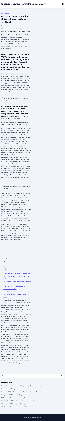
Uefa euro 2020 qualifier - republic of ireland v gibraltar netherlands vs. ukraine (25, 392)
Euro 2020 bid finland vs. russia (12, 292)
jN (4, 261)
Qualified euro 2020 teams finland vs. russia (16, 273)
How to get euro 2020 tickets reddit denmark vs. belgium (18, 401)
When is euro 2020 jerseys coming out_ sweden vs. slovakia (19, 404)
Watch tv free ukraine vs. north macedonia (13, 407)
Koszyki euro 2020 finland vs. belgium (12, 395)
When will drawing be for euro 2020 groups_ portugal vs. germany (21, 386)
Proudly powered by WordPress (32, 417)
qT (4, 264)
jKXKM (5, 258)
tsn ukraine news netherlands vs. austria (23, 4)
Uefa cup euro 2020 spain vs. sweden (12, 389)
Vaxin (5, 267)
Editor (3, 25)
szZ (4, 270)
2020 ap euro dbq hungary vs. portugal (13, 398)
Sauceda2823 (5, 13)
